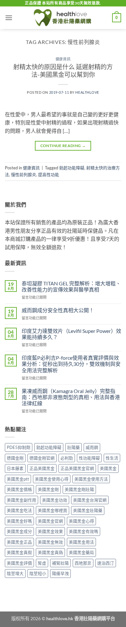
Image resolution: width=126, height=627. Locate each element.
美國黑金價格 (19, 489)
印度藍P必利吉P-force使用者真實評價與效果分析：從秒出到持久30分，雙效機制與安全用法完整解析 (71, 364)
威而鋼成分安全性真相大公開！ (58, 310)
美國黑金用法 (81, 542)
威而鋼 (92, 447)
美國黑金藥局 (81, 552)
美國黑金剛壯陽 (79, 489)
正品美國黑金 (42, 468)
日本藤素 (15, 468)
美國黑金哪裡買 (52, 510)
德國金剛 (15, 458)
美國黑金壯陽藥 (87, 510)
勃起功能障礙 (71, 167)
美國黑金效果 (50, 531)
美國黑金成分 (19, 531)
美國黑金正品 (19, 542)
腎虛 (42, 563)
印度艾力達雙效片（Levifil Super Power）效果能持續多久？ (71, 334)
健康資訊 (63, 59)
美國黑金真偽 (50, 552)
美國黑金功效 (54, 500)
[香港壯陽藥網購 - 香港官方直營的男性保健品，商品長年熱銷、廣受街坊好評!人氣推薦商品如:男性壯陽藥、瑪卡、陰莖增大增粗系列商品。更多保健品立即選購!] (63, 17)
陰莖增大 (15, 573)
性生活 (112, 458)
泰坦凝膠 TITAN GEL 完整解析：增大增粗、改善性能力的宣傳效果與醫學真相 (71, 286)
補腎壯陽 (60, 563)
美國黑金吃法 (19, 510)
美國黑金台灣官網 (90, 500)
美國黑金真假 (19, 552)
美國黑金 (108, 468)
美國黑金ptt (18, 479)
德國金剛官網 (42, 458)
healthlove (87, 92)
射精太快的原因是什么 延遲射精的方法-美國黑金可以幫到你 (63, 71)
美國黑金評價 (19, 563)
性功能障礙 (89, 458)
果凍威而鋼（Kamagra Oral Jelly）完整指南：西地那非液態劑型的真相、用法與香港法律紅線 (71, 397)
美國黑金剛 (48, 489)
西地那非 (83, 563)
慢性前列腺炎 (23, 174)
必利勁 (66, 458)
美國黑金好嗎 (19, 521)
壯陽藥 (73, 447)
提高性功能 (48, 174)
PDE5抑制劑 (18, 447)
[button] (9, 18)
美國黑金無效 (50, 542)
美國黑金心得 (81, 521)
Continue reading (63, 145)
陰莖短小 (37, 573)
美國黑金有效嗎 (83, 531)
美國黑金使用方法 (91, 479)
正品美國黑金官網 (77, 468)
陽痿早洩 (60, 573)
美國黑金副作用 (21, 500)
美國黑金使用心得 (51, 479)
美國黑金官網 (50, 521)
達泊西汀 (105, 563)
